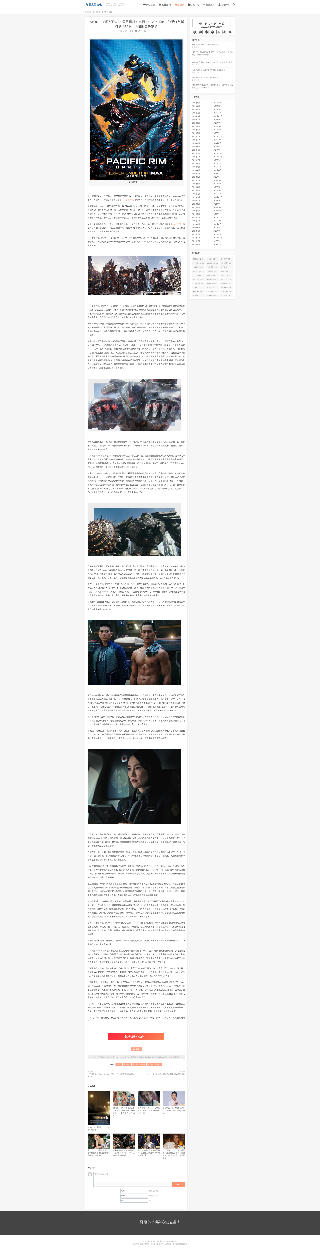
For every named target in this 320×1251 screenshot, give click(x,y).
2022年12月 (196, 177)
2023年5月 (217, 167)
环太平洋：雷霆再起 (154, 1064)
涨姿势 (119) (225, 267)
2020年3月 (217, 231)
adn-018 (118, 1064)
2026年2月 (196, 113)
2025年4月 (196, 130)
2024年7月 (217, 143)
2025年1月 (217, 133)
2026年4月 (196, 109)
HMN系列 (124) (212, 267)
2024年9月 (217, 140)
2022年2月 (196, 194)
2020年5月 (217, 228)
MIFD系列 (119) (198, 271)
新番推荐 (210, 4)
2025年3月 (217, 130)
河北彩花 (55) (225, 295)
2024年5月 (217, 147)
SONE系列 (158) (198, 263)
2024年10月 (196, 140)
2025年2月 (196, 133)
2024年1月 (217, 153)
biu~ (178, 1184)
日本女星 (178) (225, 259)
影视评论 (194, 4)
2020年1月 (217, 234)
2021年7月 (217, 204)
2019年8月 (196, 244)
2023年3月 (217, 170)
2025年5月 (217, 126)
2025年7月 (217, 123)
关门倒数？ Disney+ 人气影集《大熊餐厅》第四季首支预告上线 (149, 1110)
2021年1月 (217, 214)
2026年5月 (217, 106)
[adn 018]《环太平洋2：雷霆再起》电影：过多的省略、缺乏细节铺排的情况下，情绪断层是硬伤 (147, 1057)
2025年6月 (196, 126)
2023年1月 (217, 174)
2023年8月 (196, 163)
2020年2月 (196, 234)
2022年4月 (196, 190)
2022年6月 (196, 187)
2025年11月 (218, 116)
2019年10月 (196, 241)
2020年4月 (196, 231)
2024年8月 (196, 143)
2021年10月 (196, 201)
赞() (138, 1049)
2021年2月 (196, 214)
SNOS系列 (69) (226, 287)
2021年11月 (218, 197)
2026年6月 (196, 106)
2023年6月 (196, 167)
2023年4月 (196, 170)
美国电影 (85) (211, 279)
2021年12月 (196, 197)
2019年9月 (217, 241)
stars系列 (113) (211, 271)
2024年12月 (196, 136)
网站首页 (150, 4)
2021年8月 (196, 204)
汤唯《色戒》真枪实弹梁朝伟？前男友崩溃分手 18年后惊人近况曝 (149, 1152)
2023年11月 (218, 157)
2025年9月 (217, 120)
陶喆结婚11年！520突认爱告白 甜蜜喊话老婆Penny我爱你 (174, 1110)
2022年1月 (217, 194)
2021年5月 (217, 207)
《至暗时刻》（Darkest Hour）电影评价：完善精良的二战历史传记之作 (111, 1075)
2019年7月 (217, 244)
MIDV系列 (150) (212, 263)
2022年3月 (217, 190)
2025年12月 (196, 116)
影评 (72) (196, 287)
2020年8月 (196, 224)
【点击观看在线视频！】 (136, 1036)
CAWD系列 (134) (226, 263)
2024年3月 (217, 150)
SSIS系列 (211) (198, 259)
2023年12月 (196, 157)
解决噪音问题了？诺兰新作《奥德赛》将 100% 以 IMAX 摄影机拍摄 (124, 1152)
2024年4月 (196, 150)
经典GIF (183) (211, 259)
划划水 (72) (210, 287)
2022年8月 (196, 184)
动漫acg (225, 4)
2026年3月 (217, 109)
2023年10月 (196, 160)
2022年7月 (217, 184)
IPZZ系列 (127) (198, 267)
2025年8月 (196, 123)
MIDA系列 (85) (198, 279)
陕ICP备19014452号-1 (170, 1241)
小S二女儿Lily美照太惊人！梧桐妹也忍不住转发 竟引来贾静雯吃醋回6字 (99, 1152)
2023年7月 (217, 163)
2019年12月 (196, 238)
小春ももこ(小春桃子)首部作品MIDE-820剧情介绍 (165, 1074)
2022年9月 (217, 180)
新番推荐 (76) (211, 283)
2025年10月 (196, 120)
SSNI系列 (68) (197, 291)
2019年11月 (218, 238)
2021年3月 (217, 211)
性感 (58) (196, 295)
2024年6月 (196, 147)
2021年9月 (217, 201)
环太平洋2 (128, 200)
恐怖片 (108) (225, 271)
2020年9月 (217, 221)
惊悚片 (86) (224, 275)
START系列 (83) (226, 279)
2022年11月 (218, 177)
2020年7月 (217, 224)
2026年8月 (196, 103)
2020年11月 (218, 217)
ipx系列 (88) (211, 275)
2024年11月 (218, 136)
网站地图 (159, 1241)
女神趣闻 (166, 4)
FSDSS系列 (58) (226, 291)
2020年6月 (196, 228)
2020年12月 (196, 217)
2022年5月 (217, 187)
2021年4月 (196, 211)
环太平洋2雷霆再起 (138, 1064)
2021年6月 (196, 207)
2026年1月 (217, 113)
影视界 (180, 4)
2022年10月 (196, 180)
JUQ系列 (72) (225, 283)
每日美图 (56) (211, 295)
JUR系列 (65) (211, 291)
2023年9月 (217, 160)
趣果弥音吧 (93, 4)
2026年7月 (217, 103)
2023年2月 (196, 174)
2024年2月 (196, 153)
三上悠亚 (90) (197, 275)
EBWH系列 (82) (198, 283)
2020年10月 (196, 221)
